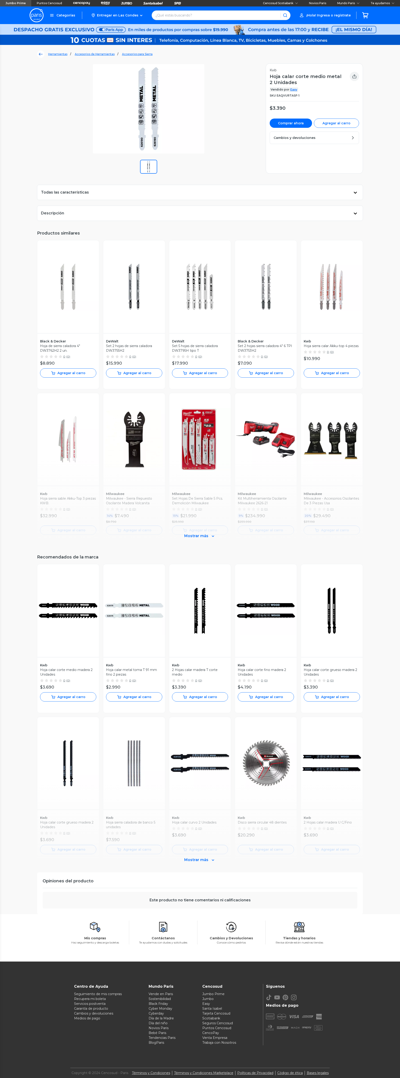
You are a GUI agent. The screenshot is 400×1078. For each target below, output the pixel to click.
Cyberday (156, 1013)
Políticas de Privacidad (255, 1073)
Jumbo (208, 999)
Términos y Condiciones (151, 1073)
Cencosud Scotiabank (278, 3)
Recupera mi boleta (90, 999)
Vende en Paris (161, 994)
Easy (293, 89)
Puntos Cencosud (49, 3)
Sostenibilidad (160, 999)
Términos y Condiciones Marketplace (203, 1073)
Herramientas (57, 54)
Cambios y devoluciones (93, 1013)
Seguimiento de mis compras (98, 994)
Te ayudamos (380, 3)
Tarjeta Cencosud (216, 1013)
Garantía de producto (91, 1008)
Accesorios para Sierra (137, 54)
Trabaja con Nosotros (219, 1042)
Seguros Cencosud (217, 1023)
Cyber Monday (160, 1008)
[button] (117, 15)
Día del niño (158, 1023)
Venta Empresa (214, 1038)
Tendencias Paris (162, 1038)
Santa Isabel (212, 1008)
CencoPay (210, 1033)
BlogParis (156, 1042)
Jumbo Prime (16, 3)
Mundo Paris (346, 3)
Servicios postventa (90, 1004)
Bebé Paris (157, 1033)
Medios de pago (87, 1018)
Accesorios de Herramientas (95, 54)
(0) (68, 356)
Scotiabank (211, 1018)
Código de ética (290, 1073)
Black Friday (158, 1004)
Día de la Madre (161, 1018)
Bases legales (318, 1073)
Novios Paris (317, 3)
